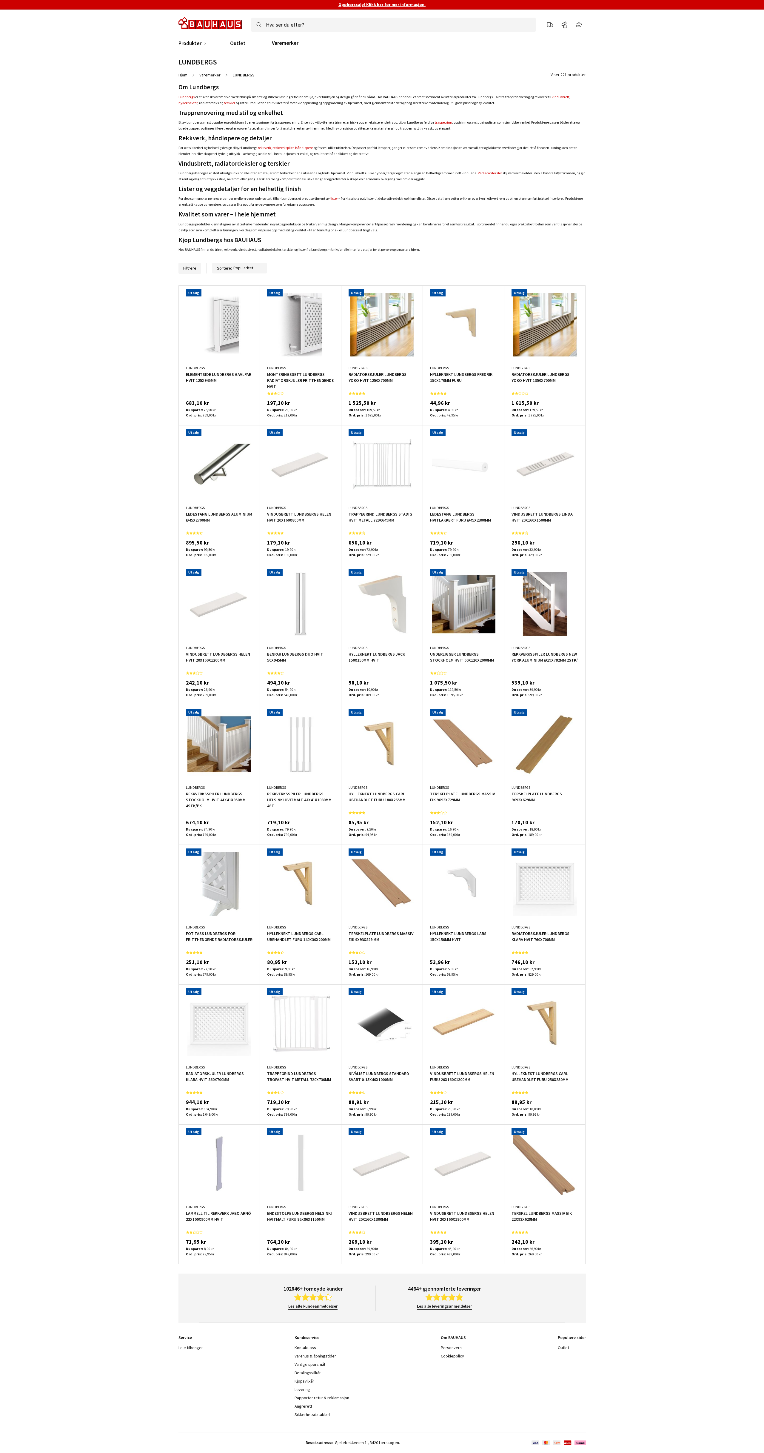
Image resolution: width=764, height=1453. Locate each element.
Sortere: (224, 268)
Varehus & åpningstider (315, 1356)
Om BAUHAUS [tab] (453, 1337)
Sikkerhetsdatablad (312, 1414)
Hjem (182, 75)
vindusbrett (560, 97)
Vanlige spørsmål (310, 1364)
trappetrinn (443, 122)
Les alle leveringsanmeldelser (444, 1306)
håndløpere (304, 147)
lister (334, 198)
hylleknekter (188, 103)
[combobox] (393, 25)
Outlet (238, 43)
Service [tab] (185, 1337)
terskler (229, 103)
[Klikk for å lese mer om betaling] (558, 1442)
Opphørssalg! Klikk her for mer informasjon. (382, 4)
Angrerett (303, 1406)
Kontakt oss (305, 1347)
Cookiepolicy (452, 1356)
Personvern (451, 1347)
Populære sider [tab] (572, 1337)
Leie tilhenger (190, 1347)
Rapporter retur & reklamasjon (322, 1397)
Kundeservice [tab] (307, 1337)
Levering (302, 1389)
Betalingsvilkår (308, 1372)
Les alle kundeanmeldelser (313, 1306)
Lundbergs (186, 97)
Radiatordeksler (490, 173)
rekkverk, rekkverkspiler (276, 147)
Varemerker (285, 42)
